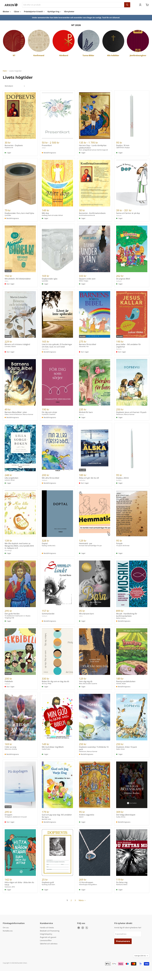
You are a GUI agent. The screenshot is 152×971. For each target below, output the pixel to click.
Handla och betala (47, 927)
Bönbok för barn (86, 412)
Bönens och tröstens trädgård (17, 344)
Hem (5, 71)
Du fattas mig (121, 882)
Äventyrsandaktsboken (125, 681)
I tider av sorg (10, 747)
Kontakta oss (8, 931)
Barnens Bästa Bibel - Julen (16, 412)
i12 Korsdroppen (86, 882)
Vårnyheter (69, 12)
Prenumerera (123, 941)
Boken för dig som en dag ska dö (55, 681)
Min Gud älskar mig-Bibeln (53, 747)
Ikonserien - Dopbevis (14, 145)
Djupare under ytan (87, 278)
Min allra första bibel (50, 478)
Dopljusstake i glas (49, 278)
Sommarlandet (48, 613)
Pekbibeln (9, 681)
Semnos (119, 349)
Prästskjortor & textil (33, 12)
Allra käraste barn (86, 613)
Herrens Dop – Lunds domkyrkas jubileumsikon (92, 146)
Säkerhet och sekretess (48, 943)
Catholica (82, 480)
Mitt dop (45, 213)
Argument (45, 349)
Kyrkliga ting (54, 12)
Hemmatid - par (85, 543)
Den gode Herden (12, 613)
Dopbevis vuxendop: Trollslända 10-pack (94, 748)
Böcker (6, 12)
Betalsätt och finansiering (49, 931)
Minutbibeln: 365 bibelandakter (18, 278)
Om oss (6, 927)
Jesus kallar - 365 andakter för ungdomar (128, 345)
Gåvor (17, 12)
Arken (44, 148)
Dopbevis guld (48, 882)
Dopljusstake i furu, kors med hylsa (19, 213)
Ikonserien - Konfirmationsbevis (92, 213)
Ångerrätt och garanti (48, 937)
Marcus (81, 415)
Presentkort (47, 145)
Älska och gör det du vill (89, 478)
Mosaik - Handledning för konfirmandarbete (126, 614)
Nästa (81, 900)
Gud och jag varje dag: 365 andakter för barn (57, 816)
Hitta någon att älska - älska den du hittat (19, 883)
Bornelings (8, 550)
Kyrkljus (118, 480)
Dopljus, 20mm (122, 478)
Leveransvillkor (46, 940)
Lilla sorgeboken (11, 478)
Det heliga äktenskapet (125, 815)
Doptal (45, 543)
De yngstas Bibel (123, 278)
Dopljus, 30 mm (122, 145)
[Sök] (127, 4)
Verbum (119, 215)
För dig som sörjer (49, 412)
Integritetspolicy (46, 934)
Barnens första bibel (87, 344)
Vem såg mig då (85, 681)
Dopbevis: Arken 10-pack (126, 747)
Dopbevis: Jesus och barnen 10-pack (131, 412)
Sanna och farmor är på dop (128, 213)
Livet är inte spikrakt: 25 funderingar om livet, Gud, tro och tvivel (57, 345)
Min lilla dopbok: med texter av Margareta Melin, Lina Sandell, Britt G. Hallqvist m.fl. (19, 545)
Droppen (8, 815)
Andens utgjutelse (86, 815)
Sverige (140, 956)
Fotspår (119, 543)
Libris (6, 281)
